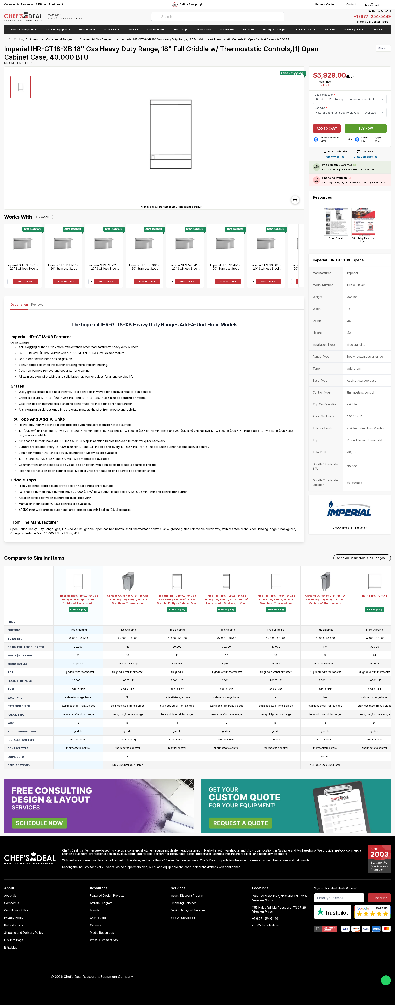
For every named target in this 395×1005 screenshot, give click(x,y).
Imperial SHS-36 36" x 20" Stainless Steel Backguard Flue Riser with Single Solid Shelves (266, 266)
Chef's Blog (98, 917)
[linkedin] (288, 976)
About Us (10, 895)
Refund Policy (13, 925)
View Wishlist (335, 156)
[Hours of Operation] (390, 22)
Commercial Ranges (59, 39)
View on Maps (262, 900)
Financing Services (183, 903)
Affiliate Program (101, 903)
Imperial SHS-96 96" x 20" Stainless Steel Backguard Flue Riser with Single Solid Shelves (23, 266)
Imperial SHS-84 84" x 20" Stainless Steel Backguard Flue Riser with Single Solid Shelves (63, 266)
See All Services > (183, 917)
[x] (280, 976)
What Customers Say (104, 940)
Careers (95, 925)
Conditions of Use (16, 910)
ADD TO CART (25, 281)
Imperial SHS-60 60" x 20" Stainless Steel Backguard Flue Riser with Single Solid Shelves (144, 266)
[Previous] (301, 271)
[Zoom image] (295, 200)
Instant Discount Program (187, 895)
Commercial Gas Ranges (96, 39)
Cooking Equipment (26, 39)
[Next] (301, 240)
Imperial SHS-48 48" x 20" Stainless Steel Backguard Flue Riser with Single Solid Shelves (225, 266)
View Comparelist (365, 156)
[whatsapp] (386, 980)
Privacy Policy (13, 917)
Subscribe (379, 898)
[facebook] (264, 976)
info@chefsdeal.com (266, 925)
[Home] (6, 39)
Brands (94, 910)
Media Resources (102, 932)
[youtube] (272, 976)
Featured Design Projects (107, 895)
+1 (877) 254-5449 (372, 16)
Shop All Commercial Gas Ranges (361, 558)
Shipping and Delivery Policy (23, 932)
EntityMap (10, 947)
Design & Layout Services (188, 910)
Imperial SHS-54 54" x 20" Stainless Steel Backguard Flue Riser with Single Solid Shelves (185, 266)
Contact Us (11, 903)
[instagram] (296, 976)
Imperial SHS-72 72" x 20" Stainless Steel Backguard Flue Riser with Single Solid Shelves (104, 266)
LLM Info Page (13, 940)
